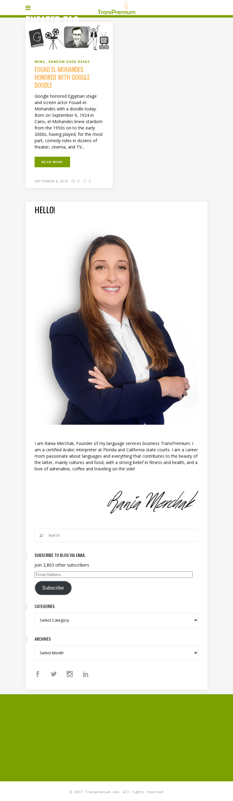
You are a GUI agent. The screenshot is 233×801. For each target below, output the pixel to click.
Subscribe (53, 587)
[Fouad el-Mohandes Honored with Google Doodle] (69, 37)
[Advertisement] (129, 737)
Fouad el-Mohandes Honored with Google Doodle (62, 77)
